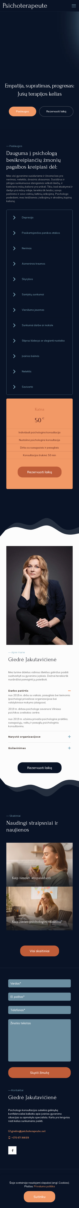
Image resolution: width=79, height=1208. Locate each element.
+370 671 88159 (20, 1137)
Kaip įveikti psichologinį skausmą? (37, 921)
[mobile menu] (74, 5)
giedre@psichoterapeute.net (28, 1131)
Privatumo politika (44, 1186)
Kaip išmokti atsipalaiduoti (31, 878)
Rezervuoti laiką (56, 111)
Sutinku (39, 1197)
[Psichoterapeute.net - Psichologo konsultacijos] (25, 5)
